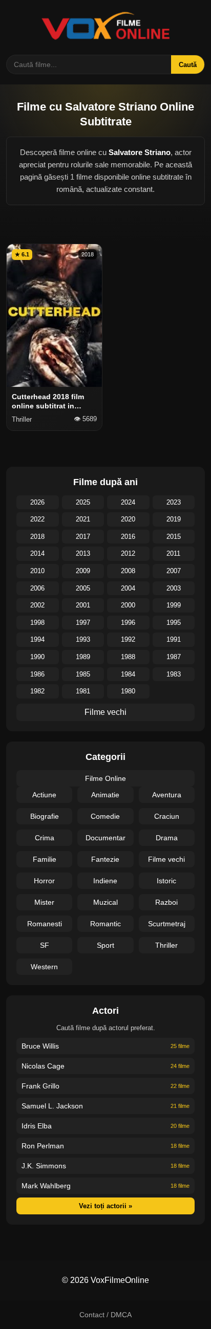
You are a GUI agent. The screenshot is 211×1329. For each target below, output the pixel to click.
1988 (128, 657)
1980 (128, 691)
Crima (44, 838)
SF (44, 945)
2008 (128, 571)
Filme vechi (105, 712)
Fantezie (105, 859)
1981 (83, 691)
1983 (173, 674)
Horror (44, 881)
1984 (128, 674)
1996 (128, 622)
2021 (83, 519)
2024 (128, 502)
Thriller (166, 945)
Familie (44, 859)
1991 (173, 639)
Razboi (166, 902)
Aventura (166, 795)
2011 (173, 553)
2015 (173, 536)
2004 (128, 588)
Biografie (44, 816)
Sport (105, 945)
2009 (83, 571)
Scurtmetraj (166, 924)
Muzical (105, 902)
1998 (37, 622)
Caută (188, 65)
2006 (37, 588)
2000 (128, 605)
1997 (83, 622)
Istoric (166, 881)
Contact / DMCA (105, 1315)
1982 (37, 691)
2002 (37, 605)
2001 (83, 605)
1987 (173, 657)
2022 (37, 519)
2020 (128, 519)
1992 (128, 639)
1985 (83, 674)
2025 (83, 502)
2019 (173, 519)
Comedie (105, 816)
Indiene (105, 881)
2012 (128, 553)
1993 (83, 639)
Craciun (166, 816)
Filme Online (105, 778)
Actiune (44, 795)
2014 (37, 553)
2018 (37, 536)
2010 (37, 571)
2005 (83, 588)
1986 (37, 674)
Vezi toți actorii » (105, 1206)
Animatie (105, 795)
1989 (83, 657)
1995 (173, 622)
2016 (128, 536)
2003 (173, 588)
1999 (173, 605)
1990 (37, 657)
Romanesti (44, 924)
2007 (173, 571)
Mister (44, 902)
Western (44, 967)
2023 (173, 502)
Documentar (105, 838)
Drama (167, 838)
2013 (83, 553)
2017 (83, 536)
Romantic (105, 924)
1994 (37, 639)
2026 (37, 502)
